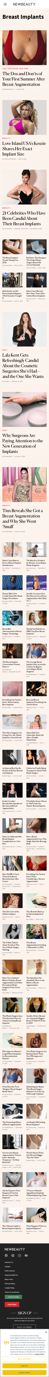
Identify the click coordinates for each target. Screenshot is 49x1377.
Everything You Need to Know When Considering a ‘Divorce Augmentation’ (35, 877)
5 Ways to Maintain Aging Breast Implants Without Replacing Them (36, 1192)
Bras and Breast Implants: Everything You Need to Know (36, 702)
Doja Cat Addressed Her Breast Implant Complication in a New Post (12, 840)
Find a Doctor (10, 1271)
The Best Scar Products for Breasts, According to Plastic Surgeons (36, 562)
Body (4, 350)
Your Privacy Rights (24, 1359)
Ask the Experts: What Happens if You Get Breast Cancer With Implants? (11, 1194)
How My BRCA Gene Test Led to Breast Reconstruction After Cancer (10, 877)
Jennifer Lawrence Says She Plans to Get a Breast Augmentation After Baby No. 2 (36, 597)
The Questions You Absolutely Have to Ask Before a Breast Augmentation (35, 981)
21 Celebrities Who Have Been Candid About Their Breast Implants (24, 218)
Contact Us (9, 1262)
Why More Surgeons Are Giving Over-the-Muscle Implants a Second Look (12, 735)
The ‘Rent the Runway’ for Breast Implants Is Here (35, 914)
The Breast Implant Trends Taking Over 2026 (10, 260)
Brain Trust (9, 1279)
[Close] (46, 1332)
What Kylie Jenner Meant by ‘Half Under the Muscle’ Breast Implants (36, 803)
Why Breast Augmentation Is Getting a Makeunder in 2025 (36, 944)
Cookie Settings (13, 1297)
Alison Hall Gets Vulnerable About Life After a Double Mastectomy (35, 736)
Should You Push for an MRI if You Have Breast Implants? (35, 631)
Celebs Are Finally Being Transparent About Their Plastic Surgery (36, 770)
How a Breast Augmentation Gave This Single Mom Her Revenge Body (36, 840)
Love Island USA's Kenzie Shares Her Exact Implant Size (24, 149)
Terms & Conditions (12, 1292)
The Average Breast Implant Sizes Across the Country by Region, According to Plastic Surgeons (36, 667)
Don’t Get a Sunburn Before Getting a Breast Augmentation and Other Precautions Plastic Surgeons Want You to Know (12, 984)
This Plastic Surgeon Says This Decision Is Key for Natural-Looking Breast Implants (12, 1019)
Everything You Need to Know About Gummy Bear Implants (11, 702)
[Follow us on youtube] (26, 1255)
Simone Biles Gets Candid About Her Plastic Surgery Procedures (12, 595)
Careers (7, 1266)
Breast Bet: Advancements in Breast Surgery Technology (12, 631)
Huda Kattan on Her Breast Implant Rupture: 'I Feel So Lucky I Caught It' (12, 294)
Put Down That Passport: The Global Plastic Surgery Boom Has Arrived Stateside (36, 261)
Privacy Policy (10, 1284)
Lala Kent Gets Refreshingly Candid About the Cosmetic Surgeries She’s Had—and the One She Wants (23, 365)
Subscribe (12, 1304)
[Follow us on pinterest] (12, 1255)
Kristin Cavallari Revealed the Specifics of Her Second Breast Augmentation (12, 804)
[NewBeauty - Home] (24, 4)
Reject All (24, 1366)
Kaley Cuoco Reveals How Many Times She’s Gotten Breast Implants (35, 293)
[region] (24, 1353)
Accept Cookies (24, 1373)
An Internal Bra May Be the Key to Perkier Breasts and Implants (12, 770)
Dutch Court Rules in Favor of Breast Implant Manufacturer (11, 562)
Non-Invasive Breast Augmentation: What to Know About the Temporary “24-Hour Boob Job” (11, 1157)
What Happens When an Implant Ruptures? (36, 1227)
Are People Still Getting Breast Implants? (35, 1123)
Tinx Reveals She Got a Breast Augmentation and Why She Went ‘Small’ (22, 518)
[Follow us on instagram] (19, 1255)
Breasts (6, 138)
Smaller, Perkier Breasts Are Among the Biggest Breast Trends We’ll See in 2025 (35, 1019)
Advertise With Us (11, 1275)
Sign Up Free (24, 1327)
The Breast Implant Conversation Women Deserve (11, 664)
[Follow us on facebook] (6, 1255)
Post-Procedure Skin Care (15, 68)
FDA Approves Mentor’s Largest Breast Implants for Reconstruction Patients (11, 1055)
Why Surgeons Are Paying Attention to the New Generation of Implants (22, 443)
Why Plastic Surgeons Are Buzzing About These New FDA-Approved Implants (36, 1055)
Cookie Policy (10, 1288)
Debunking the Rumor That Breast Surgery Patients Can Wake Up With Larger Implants (35, 1090)
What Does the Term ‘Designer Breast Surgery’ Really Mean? (12, 1089)
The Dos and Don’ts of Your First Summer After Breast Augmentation (23, 79)
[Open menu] (5, 4)
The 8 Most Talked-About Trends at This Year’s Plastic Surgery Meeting (10, 946)
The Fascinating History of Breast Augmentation (11, 1123)
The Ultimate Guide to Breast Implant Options (11, 1227)
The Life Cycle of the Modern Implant (10, 912)
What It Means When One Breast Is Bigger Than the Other (35, 1155)
